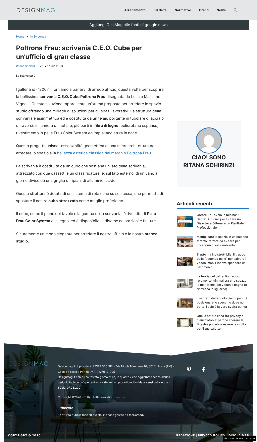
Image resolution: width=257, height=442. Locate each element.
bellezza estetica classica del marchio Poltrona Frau (104, 153)
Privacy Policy (212, 435)
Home (20, 36)
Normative (183, 10)
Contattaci (119, 397)
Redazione (185, 435)
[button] (235, 10)
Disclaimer (239, 435)
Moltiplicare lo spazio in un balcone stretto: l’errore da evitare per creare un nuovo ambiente (222, 241)
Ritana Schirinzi (26, 66)
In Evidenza (38, 36)
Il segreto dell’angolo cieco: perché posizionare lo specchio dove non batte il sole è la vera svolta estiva (222, 302)
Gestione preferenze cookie (239, 438)
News (221, 10)
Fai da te (160, 10)
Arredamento (135, 10)
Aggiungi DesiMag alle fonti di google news (128, 24)
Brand (204, 10)
